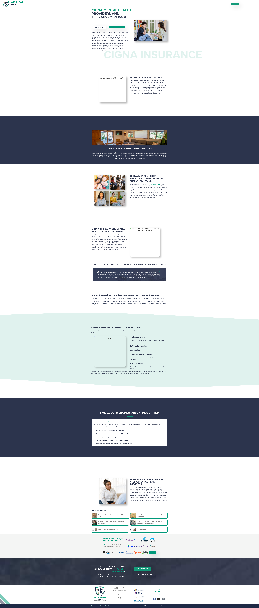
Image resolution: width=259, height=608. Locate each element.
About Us (128, 3)
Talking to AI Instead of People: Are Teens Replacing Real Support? (112, 522)
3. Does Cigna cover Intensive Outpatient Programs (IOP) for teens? (111, 433)
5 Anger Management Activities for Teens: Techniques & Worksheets (151, 515)
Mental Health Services (100, 3)
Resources (136, 3)
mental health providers (155, 184)
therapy (158, 271)
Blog (159, 594)
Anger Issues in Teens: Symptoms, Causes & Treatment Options (113, 515)
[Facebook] (154, 599)
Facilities (159, 590)
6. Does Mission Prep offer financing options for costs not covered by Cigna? (113, 443)
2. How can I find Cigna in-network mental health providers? (109, 430)
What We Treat (90, 3)
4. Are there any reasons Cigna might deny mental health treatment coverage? (114, 437)
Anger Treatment (141, 529)
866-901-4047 (107, 544)
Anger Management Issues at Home (108, 529)
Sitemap (110, 606)
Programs (117, 3)
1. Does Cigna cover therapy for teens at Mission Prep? (108, 421)
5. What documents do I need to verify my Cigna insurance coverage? (112, 440)
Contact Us (143, 3)
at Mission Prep (131, 152)
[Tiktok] (163, 599)
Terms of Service (95, 606)
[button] (129, 421)
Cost (123, 3)
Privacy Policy (103, 606)
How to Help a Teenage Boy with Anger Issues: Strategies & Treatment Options (149, 522)
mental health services (146, 271)
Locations (110, 3)
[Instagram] (158, 599)
